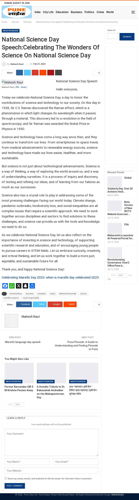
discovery (30, 294)
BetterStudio (118, 494)
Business (76, 12)
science (83, 294)
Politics (89, 12)
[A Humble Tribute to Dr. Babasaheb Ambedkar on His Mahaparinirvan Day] (51, 373)
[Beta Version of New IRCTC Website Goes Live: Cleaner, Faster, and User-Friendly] (114, 205)
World (110, 12)
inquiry (52, 294)
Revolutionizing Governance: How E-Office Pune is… (118, 262)
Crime (100, 12)
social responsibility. (31, 298)
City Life (48, 12)
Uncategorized (10, 31)
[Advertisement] (123, 108)
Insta (23, 87)
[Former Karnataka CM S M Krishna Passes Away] (19, 373)
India (38, 12)
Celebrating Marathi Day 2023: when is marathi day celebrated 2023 (50, 277)
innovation (41, 294)
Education (62, 12)
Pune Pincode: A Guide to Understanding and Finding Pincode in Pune (76, 346)
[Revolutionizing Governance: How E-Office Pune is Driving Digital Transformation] (114, 252)
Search (111, 30)
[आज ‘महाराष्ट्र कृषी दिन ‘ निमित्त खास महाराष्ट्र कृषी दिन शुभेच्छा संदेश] (83, 373)
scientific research (11, 298)
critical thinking (15, 294)
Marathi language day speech (23, 342)
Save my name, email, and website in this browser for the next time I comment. (50, 478)
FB (17, 87)
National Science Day (67, 294)
